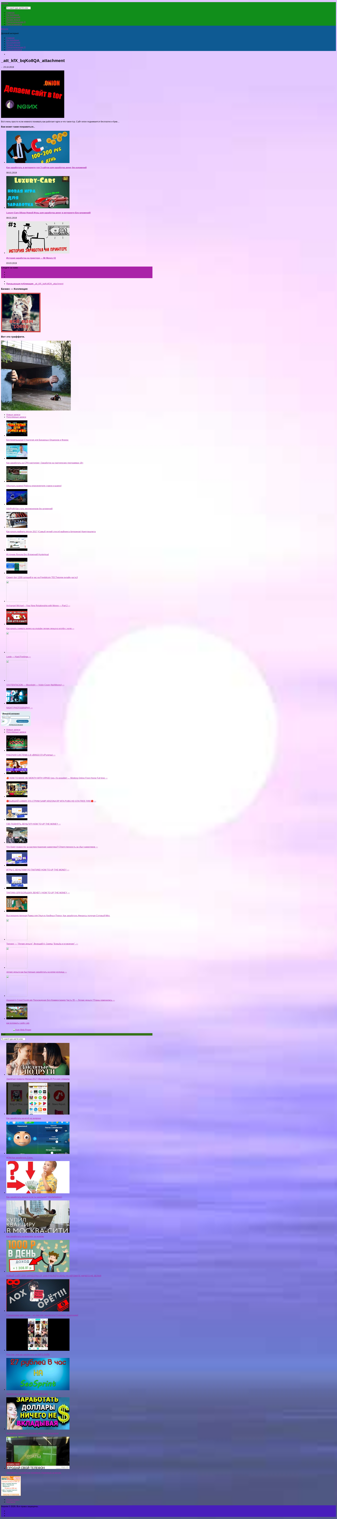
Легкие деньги (13, 20)
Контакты (10, 1502)
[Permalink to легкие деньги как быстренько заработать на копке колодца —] (16, 967)
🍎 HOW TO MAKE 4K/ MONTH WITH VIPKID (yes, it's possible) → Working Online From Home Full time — (57, 778)
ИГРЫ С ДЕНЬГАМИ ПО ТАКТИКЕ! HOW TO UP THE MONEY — (37, 870)
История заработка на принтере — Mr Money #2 (31, 258)
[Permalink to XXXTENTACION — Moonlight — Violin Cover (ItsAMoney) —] (16, 680)
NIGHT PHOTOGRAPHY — (19, 708)
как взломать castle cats (17, 1023)
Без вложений (13, 17)
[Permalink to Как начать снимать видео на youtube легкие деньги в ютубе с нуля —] (16, 624)
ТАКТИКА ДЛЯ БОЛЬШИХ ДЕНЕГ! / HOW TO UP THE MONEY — (38, 893)
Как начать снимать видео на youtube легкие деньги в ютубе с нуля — (40, 628)
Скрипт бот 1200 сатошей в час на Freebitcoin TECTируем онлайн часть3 (42, 577)
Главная (10, 12)
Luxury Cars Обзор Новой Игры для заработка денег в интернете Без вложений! (48, 213)
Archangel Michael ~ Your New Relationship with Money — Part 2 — (38, 605)
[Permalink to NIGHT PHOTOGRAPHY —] (16, 703)
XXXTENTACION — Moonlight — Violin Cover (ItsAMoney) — (35, 685)
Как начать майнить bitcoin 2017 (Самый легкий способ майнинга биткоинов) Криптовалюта (51, 531)
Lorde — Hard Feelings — (18, 657)
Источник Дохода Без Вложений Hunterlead (27, 554)
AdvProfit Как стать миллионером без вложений (29, 509)
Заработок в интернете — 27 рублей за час (27, 1394)
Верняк (4, 3)
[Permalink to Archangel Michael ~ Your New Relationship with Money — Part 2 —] (16, 601)
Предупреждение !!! (16, 22)
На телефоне (12, 15)
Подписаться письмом (16, 724)
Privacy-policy (12, 1499)
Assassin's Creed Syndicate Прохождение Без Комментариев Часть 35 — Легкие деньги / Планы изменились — (60, 1000)
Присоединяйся (14, 24)
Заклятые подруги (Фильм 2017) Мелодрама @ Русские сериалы (38, 1079)
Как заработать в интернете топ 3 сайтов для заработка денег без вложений (46, 167)
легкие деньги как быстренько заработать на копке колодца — (36, 972)
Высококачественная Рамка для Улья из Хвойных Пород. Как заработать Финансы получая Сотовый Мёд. (58, 916)
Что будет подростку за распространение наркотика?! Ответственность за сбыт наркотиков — (52, 847)
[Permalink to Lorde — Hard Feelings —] (16, 652)
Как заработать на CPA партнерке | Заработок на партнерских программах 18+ (44, 463)
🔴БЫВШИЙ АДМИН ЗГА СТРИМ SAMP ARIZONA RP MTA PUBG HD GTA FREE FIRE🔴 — (51, 801)
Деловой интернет (11, 713)
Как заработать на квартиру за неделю (25, 1236)
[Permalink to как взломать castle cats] (16, 1018)
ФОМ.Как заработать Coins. (19, 1158)
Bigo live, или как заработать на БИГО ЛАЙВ (28, 1354)
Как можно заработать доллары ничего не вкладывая (32, 1433)
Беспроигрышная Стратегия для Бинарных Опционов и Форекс (37, 440)
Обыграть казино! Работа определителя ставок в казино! (33, 486)
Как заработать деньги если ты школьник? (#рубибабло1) (34, 1197)
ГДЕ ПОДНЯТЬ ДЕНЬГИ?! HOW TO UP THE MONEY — (33, 824)
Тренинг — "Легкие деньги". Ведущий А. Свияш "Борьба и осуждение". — (42, 944)
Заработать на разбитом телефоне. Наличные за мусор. (33, 1473)
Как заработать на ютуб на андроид (23, 1118)
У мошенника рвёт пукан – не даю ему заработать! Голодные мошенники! (42, 1315)
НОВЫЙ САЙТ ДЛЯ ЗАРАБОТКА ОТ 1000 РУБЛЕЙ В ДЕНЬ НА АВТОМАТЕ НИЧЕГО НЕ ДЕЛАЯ (53, 1276)
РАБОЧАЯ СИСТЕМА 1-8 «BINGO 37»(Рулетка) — (30, 755)
